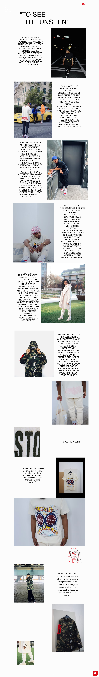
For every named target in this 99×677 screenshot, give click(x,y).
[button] (83, 3)
